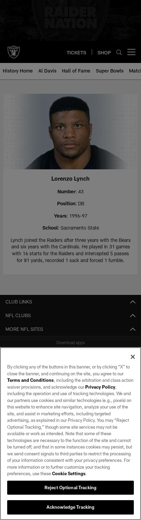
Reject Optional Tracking (70, 487)
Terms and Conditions (30, 380)
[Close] (132, 356)
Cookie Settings (69, 473)
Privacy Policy (100, 387)
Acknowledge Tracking (71, 507)
